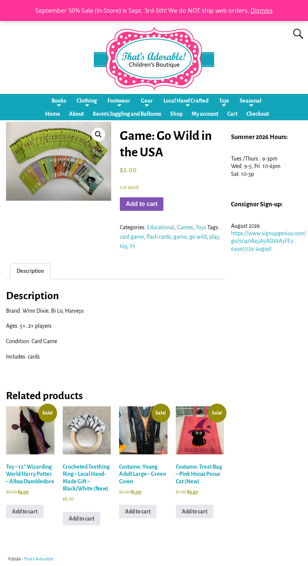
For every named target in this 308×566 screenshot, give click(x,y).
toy (123, 246)
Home (52, 114)
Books (58, 101)
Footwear (118, 101)
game (180, 237)
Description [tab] (30, 271)
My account (205, 114)
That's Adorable (38, 559)
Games (185, 227)
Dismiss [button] (262, 10)
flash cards (158, 237)
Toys (224, 101)
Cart (232, 114)
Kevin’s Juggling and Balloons (127, 114)
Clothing (87, 101)
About (76, 114)
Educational (160, 227)
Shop (176, 114)
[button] (98, 134)
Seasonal (250, 101)
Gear (147, 101)
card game (132, 237)
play (214, 237)
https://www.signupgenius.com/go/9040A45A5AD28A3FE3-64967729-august (268, 241)
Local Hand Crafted (185, 101)
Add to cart (141, 204)
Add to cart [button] (25, 511)
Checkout (257, 114)
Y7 (132, 246)
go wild (198, 237)
